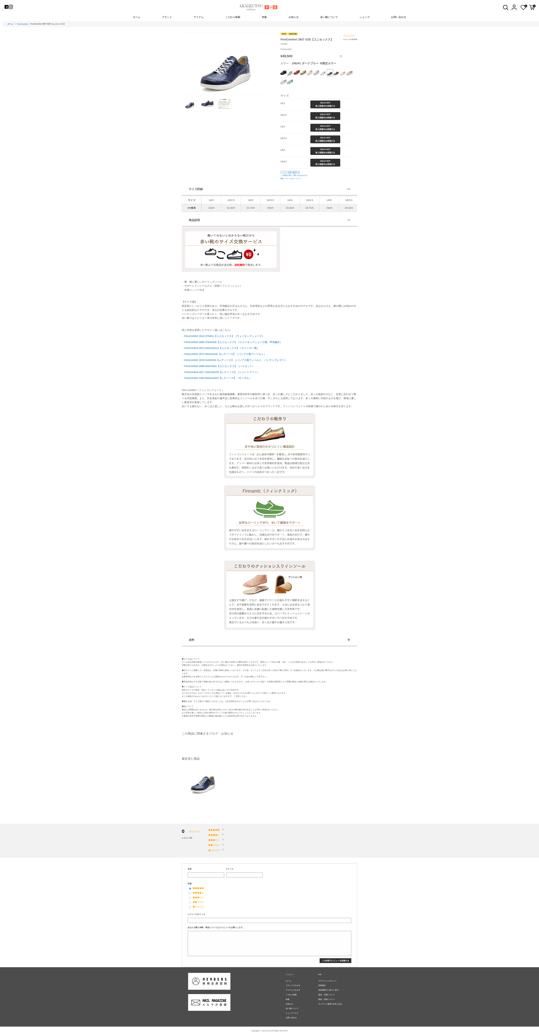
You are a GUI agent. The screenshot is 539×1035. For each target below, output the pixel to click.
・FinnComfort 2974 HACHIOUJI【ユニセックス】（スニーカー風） (220, 348)
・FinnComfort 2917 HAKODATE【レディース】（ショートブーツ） (220, 372)
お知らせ (294, 17)
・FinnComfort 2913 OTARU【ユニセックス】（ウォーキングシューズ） (223, 336)
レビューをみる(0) (350, 39)
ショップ (364, 17)
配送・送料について (326, 999)
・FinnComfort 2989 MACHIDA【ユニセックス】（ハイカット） (218, 366)
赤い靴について (329, 17)
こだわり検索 (232, 17)
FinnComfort (22, 24)
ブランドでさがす (293, 985)
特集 (264, 17)
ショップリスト (292, 1013)
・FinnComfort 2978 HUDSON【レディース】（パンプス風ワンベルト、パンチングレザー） (234, 360)
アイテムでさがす (293, 990)
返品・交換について (326, 995)
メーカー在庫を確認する (290, 172)
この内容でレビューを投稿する (335, 960)
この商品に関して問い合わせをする (293, 175)
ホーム (136, 17)
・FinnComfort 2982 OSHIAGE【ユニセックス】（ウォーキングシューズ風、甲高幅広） (232, 342)
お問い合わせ (398, 17)
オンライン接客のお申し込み (330, 1004)
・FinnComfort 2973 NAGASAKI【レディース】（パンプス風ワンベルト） (224, 354)
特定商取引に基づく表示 (328, 990)
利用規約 (322, 985)
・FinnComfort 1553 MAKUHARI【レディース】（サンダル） (216, 378)
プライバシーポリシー (327, 981)
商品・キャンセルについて (290, 178)
